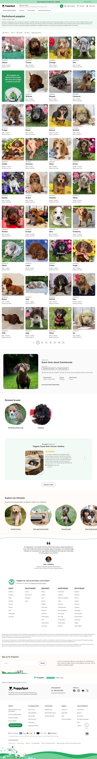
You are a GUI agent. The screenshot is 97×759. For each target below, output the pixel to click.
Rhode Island (61, 623)
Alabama (76, 592)
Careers (79, 725)
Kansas (43, 601)
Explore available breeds (14, 714)
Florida (76, 598)
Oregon (10, 607)
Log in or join (31, 709)
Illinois (43, 592)
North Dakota (45, 617)
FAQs (63, 716)
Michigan (43, 604)
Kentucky (76, 604)
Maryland (60, 604)
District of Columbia (63, 598)
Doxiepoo (41, 428)
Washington (11, 613)
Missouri (43, 610)
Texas (26, 601)
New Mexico (28, 595)
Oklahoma (27, 598)
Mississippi (77, 610)
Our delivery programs (83, 719)
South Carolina (78, 617)
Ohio (42, 620)
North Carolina (78, 613)
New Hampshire (62, 610)
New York (60, 617)
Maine (59, 601)
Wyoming (11, 617)
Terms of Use (11, 743)
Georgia (76, 601)
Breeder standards (49, 716)
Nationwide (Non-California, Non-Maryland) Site (69, 743)
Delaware (60, 595)
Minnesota (44, 607)
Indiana (43, 595)
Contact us (64, 709)
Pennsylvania (61, 620)
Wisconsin (44, 626)
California (10, 592)
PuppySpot (4, 682)
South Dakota (45, 623)
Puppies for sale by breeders (14, 682)
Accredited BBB (35, 743)
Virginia (76, 623)
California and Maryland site (48, 743)
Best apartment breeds (40, 529)
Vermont (60, 626)
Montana (10, 601)
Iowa (42, 598)
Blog (78, 722)
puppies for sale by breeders (38, 583)
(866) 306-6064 (58, 690)
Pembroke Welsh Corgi (15, 428)
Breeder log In (48, 709)
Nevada (10, 604)
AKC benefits (31, 716)
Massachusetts (62, 607)
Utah (9, 610)
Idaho (9, 598)
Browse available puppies (9, 10)
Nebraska (44, 613)
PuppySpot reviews (33, 725)
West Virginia (78, 626)
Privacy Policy (20, 743)
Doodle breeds (16, 529)
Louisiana (76, 607)
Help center (64, 712)
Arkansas (76, 595)
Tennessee (77, 620)
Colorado (10, 595)
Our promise (80, 716)
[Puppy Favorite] (22, 38)
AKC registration (32, 712)
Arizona (27, 592)
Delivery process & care (44, 10)
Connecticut (61, 592)
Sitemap (28, 743)
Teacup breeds (66, 529)
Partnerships (31, 722)
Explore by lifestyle (13, 717)
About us (22, 10)
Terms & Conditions (66, 719)
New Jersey (61, 613)
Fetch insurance (32, 719)
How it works (31, 10)
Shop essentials (12, 721)
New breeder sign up (50, 712)
